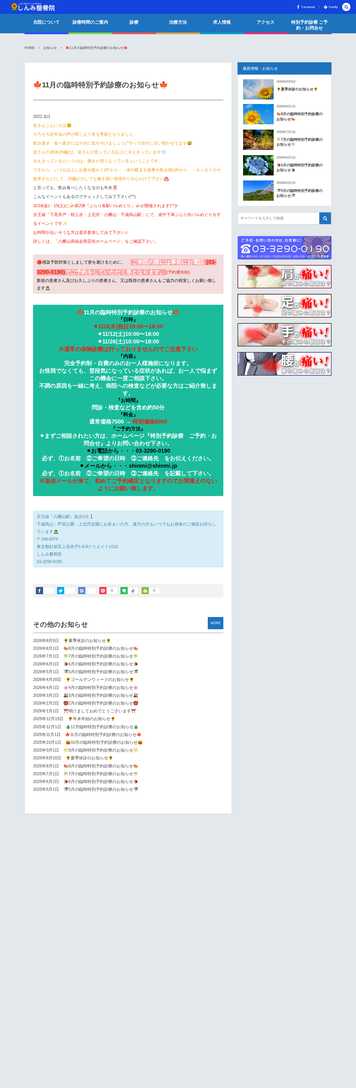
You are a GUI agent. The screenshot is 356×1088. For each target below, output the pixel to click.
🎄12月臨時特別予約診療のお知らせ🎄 (102, 727)
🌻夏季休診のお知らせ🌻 (87, 640)
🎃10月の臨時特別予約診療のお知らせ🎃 (104, 742)
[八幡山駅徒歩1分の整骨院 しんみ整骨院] (33, 7)
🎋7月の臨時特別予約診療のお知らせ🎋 (100, 656)
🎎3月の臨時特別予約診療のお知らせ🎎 (100, 695)
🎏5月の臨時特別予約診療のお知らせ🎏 (100, 672)
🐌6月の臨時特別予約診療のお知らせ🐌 (100, 664)
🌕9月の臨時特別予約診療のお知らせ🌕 (100, 750)
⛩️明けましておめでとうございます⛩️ (99, 711)
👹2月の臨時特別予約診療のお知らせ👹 (100, 703)
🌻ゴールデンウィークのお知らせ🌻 (100, 679)
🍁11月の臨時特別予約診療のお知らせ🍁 (103, 734)
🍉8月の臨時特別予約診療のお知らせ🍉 (100, 648)
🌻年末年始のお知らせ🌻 (91, 719)
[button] (346, 7)
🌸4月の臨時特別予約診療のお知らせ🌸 (100, 687)
